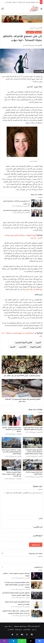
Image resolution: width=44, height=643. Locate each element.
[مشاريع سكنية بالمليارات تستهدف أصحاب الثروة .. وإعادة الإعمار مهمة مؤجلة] (32, 442)
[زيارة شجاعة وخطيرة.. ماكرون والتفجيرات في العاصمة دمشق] (11, 420)
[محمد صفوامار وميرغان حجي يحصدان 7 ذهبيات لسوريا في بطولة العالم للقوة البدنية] (36, 585)
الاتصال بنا (11, 629)
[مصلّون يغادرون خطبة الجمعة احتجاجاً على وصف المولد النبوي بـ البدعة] (36, 595)
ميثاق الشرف (26, 629)
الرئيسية (38, 28)
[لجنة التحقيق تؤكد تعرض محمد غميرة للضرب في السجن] (36, 604)
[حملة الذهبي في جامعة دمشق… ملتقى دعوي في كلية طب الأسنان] (11, 464)
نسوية (12, 347)
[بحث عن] (41, 9)
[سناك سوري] (34, 9)
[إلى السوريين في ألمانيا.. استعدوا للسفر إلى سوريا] (36, 203)
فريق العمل (18, 629)
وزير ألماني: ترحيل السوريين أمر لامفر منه (16, 210)
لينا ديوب (22, 347)
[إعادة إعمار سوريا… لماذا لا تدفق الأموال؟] (32, 464)
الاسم (40, 518)
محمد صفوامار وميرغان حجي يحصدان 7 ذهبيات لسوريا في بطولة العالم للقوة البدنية (17, 585)
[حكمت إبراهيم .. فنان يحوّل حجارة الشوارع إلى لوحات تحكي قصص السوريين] (36, 613)
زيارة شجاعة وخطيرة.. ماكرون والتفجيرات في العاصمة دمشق (11, 429)
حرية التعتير (30, 32)
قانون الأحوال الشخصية (23, 342)
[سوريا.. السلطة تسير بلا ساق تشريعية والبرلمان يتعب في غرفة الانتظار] (11, 442)
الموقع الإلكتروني (37, 535)
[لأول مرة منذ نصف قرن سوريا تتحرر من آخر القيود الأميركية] (32, 420)
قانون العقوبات (35, 347)
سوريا (38, 342)
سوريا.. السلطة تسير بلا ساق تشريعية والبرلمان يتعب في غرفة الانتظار (11, 452)
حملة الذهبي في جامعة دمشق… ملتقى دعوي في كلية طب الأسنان (11, 474)
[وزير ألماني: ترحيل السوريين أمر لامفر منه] (36, 213)
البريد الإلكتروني (37, 527)
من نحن (34, 629)
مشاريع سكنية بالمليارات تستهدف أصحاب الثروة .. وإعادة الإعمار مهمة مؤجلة (33, 452)
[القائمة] (3, 9)
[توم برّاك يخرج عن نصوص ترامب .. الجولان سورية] (36, 576)
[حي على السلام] (22, 19)
